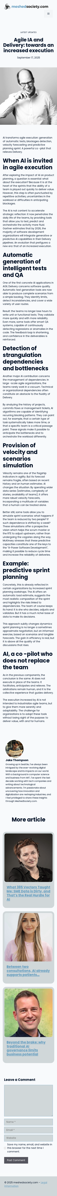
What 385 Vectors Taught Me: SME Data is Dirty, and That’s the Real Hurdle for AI (28, 893)
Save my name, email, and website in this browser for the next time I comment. (29, 1148)
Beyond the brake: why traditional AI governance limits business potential (26, 1048)
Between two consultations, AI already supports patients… (28, 970)
